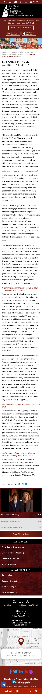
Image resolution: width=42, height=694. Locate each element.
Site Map (34, 679)
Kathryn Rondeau (9, 592)
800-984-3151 (28, 23)
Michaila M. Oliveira (10, 559)
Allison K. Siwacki (9, 564)
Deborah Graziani (9, 581)
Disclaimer (8, 679)
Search (25, 2)
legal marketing (31, 688)
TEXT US (31, 691)
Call (9, 2)
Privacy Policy (22, 679)
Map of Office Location (21, 647)
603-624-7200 (14, 23)
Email (15, 2)
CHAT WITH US (10, 691)
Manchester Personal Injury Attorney (17, 52)
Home (4, 2)
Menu (35, 2)
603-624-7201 (22, 625)
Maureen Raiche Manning (13, 553)
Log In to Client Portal (21, 27)
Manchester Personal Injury (13, 54)
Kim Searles (7, 575)
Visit (20, 2)
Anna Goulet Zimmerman (13, 547)
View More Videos (21, 534)
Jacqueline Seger (9, 587)
